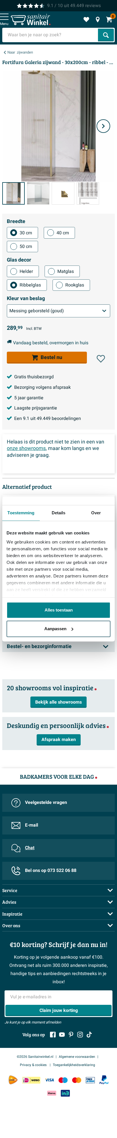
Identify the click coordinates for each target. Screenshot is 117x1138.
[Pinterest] (71, 1034)
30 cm (26, 233)
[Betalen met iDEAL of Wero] (31, 1080)
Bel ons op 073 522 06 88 (50, 870)
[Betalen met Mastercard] (76, 1080)
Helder (26, 271)
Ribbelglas (30, 285)
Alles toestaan (59, 610)
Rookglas (74, 285)
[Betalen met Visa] (49, 1080)
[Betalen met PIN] (90, 1080)
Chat (29, 847)
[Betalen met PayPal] (103, 1079)
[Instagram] (80, 1034)
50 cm (26, 246)
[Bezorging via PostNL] (13, 1079)
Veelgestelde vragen (46, 802)
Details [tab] (59, 512)
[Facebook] (52, 1034)
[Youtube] (61, 1034)
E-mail (31, 825)
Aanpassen (55, 628)
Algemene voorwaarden (77, 1056)
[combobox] (50, 35)
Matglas (65, 271)
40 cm (63, 233)
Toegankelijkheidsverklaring (74, 1064)
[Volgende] (103, 126)
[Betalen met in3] (65, 1093)
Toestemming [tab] (20, 512)
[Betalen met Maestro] (63, 1080)
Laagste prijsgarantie (35, 408)
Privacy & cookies (33, 1064)
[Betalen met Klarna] (51, 1093)
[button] (100, 359)
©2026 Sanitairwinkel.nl (35, 1056)
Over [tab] (96, 512)
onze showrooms (26, 448)
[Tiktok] (89, 1034)
